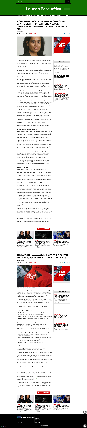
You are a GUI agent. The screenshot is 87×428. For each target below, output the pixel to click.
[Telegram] (69, 34)
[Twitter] (22, 1)
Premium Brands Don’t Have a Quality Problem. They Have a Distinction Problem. (61, 76)
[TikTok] (21, 1)
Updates (55, 64)
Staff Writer (33, 33)
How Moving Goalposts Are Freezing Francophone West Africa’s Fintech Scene (61, 95)
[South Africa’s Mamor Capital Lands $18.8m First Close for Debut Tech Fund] (25, 235)
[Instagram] (18, 1)
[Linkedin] (19, 1)
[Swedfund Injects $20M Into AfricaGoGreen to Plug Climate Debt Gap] (61, 235)
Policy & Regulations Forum (59, 93)
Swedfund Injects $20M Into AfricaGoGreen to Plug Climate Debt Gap (61, 86)
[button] (84, 425)
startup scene (20, 74)
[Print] (67, 34)
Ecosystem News (19, 31)
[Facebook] (16, 1)
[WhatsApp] (62, 34)
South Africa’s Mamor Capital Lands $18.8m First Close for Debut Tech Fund (61, 66)
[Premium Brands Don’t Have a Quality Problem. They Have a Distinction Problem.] (43, 235)
